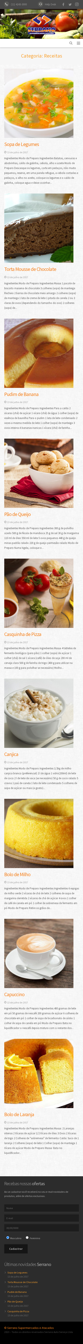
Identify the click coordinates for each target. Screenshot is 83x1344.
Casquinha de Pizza (22, 634)
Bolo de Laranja (19, 1114)
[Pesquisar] (71, 43)
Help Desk (50, 4)
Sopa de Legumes (21, 144)
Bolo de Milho (17, 874)
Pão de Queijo (17, 514)
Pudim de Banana (21, 394)
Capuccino (14, 994)
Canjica (11, 754)
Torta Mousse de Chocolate (30, 269)
